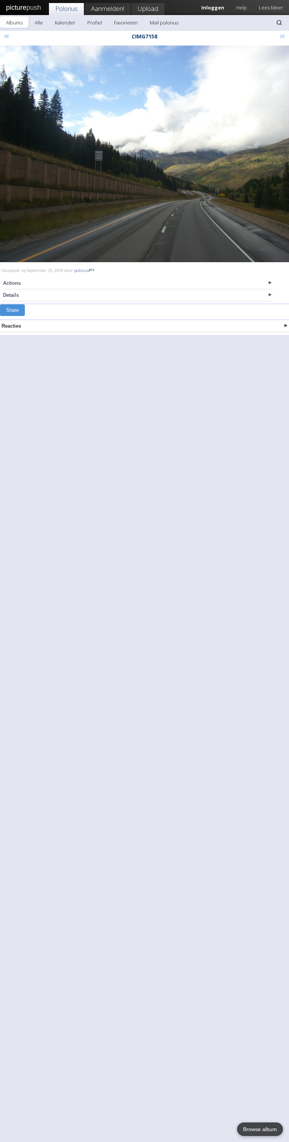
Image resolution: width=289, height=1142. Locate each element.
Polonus (66, 8)
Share (12, 310)
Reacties (11, 326)
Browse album (260, 1129)
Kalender (65, 22)
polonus (81, 270)
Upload (148, 8)
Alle (39, 22)
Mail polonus (164, 22)
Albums (14, 22)
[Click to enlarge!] (144, 154)
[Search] (279, 23)
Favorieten (126, 22)
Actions (12, 283)
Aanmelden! (107, 8)
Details (11, 295)
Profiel (94, 22)
